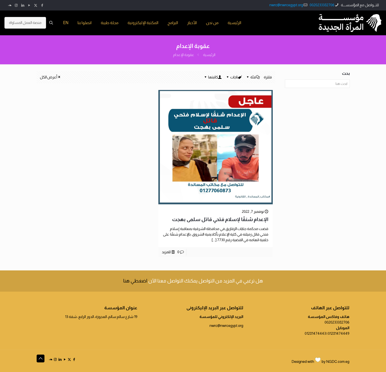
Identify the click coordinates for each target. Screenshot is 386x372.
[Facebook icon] (42, 5)
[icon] (9, 5)
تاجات (234, 77)
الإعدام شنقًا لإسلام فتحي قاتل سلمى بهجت (220, 219)
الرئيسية (209, 55)
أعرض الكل (48, 77)
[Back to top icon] (40, 358)
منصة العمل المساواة (25, 23)
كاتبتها (213, 77)
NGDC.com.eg (337, 361)
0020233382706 (322, 5)
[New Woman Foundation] (350, 22)
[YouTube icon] (29, 5)
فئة (253, 77)
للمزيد (166, 252)
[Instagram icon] (16, 5)
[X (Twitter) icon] (35, 5)
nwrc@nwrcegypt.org (286, 5)
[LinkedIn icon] (22, 5)
